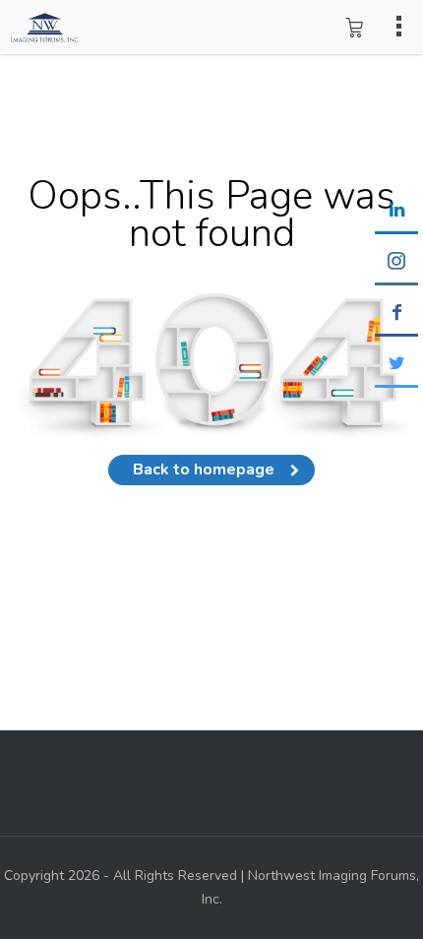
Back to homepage (203, 469)
